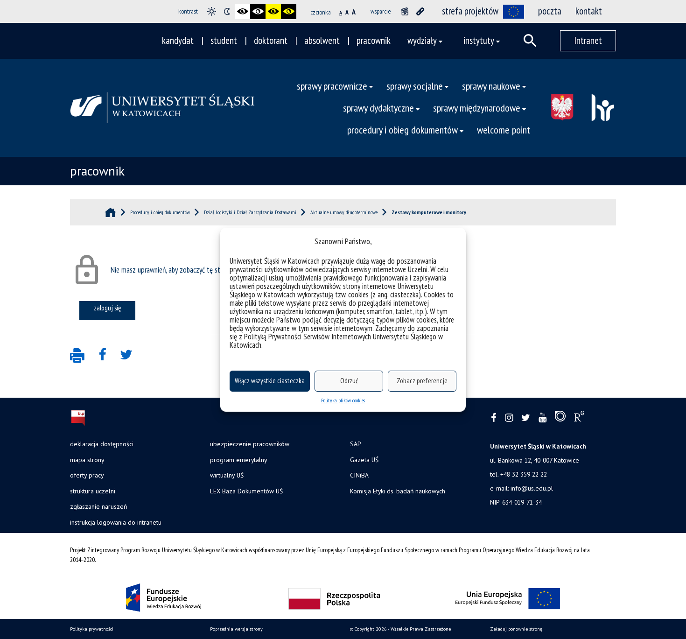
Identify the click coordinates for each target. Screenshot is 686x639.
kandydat (178, 40)
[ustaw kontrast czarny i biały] (242, 11)
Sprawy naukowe (491, 85)
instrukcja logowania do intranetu (115, 522)
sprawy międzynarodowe (476, 107)
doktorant (270, 40)
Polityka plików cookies (343, 400)
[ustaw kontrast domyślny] (211, 11)
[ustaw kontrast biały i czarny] (258, 11)
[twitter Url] (525, 418)
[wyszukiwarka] (530, 40)
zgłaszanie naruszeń (98, 506)
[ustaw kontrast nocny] (227, 11)
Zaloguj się (107, 307)
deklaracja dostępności (101, 444)
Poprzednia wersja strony (236, 629)
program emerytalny (238, 460)
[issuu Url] (560, 418)
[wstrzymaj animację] (405, 11)
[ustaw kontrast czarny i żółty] (273, 11)
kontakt (588, 11)
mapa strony (87, 460)
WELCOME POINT (503, 129)
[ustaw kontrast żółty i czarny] (288, 11)
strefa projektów (470, 11)
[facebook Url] (494, 418)
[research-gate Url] (579, 418)
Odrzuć (349, 380)
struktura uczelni (92, 491)
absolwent (322, 40)
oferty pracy (87, 475)
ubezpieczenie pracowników (249, 444)
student (223, 40)
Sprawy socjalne (414, 85)
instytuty (478, 40)
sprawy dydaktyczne (378, 107)
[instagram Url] (509, 418)
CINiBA (359, 475)
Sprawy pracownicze (332, 85)
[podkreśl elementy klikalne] (420, 11)
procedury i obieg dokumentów (402, 129)
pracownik (374, 40)
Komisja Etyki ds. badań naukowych (397, 491)
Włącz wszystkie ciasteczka (270, 380)
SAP (355, 444)
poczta (549, 11)
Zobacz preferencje (422, 380)
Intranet (588, 40)
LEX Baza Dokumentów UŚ (246, 491)
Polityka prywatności (91, 629)
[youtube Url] (542, 418)
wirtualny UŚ (227, 475)
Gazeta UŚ (364, 460)
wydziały (422, 40)
